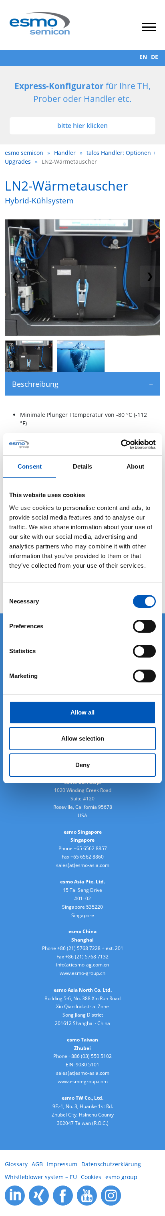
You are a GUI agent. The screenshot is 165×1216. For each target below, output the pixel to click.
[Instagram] (111, 1195)
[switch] (144, 626)
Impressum (62, 1164)
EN (143, 57)
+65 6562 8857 (90, 848)
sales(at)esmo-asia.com (82, 865)
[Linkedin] (15, 1195)
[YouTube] (87, 1195)
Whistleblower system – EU (41, 1177)
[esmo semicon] (40, 22)
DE (154, 57)
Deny (82, 764)
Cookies (91, 1177)
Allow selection (82, 738)
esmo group (121, 1177)
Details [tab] (83, 466)
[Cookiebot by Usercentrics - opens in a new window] (121, 444)
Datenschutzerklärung (111, 1164)
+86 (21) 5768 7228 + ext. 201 (90, 948)
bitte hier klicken (82, 125)
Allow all (82, 712)
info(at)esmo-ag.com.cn (82, 964)
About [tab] (135, 466)
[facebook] (63, 1195)
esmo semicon (24, 152)
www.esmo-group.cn (82, 973)
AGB (37, 1164)
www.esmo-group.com (83, 1081)
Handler (65, 152)
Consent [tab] (30, 466)
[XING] (39, 1195)
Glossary (16, 1164)
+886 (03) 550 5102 (90, 1056)
